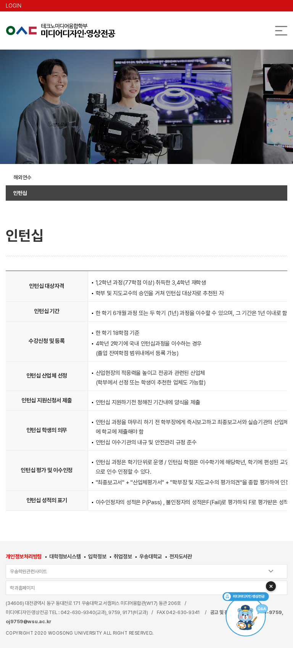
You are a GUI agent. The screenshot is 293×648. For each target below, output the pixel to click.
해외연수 (22, 177)
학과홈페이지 (22, 588)
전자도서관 (180, 556)
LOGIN (13, 6)
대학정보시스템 (64, 556)
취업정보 (123, 556)
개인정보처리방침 (24, 556)
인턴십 (20, 193)
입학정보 (97, 556)
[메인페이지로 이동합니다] (60, 30)
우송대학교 (150, 556)
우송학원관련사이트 (28, 571)
